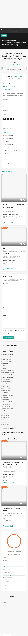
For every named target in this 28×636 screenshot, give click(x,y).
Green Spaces (8, 147)
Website (5, 323)
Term (4, 557)
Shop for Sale (5, 415)
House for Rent (6, 381)
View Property (14, 196)
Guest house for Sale (7, 377)
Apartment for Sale (7, 357)
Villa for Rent (5, 422)
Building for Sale (6, 361)
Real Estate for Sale (7, 395)
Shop (4, 368)
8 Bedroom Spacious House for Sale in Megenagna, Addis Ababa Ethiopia (14, 251)
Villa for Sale (5, 424)
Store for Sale (6, 420)
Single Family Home (8, 408)
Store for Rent (6, 417)
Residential (5, 397)
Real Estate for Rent (7, 393)
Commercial (5, 363)
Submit (4, 35)
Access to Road (9, 138)
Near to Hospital (9, 157)
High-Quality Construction (11, 151)
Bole (21, 51)
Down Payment (7, 577)
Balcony (7, 141)
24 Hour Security (9, 135)
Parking (7, 163)
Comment (6, 283)
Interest (5, 560)
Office (4, 366)
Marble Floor (8, 154)
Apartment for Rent (7, 354)
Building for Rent (6, 359)
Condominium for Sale (8, 372)
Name (5, 307)
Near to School (8, 160)
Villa (4, 411)
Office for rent (6, 388)
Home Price (6, 569)
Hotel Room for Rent (7, 379)
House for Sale (6, 384)
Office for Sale (6, 390)
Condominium (6, 404)
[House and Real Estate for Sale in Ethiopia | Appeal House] (14, 30)
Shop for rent (5, 413)
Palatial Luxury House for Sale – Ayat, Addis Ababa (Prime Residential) (13, 465)
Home (7, 51)
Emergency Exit (9, 144)
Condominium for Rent (8, 370)
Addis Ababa (14, 51)
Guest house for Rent (8, 375)
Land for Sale (5, 386)
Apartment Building (8, 402)
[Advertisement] (14, 14)
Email (5, 315)
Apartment (6, 399)
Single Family (6, 406)
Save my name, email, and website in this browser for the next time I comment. (14, 332)
